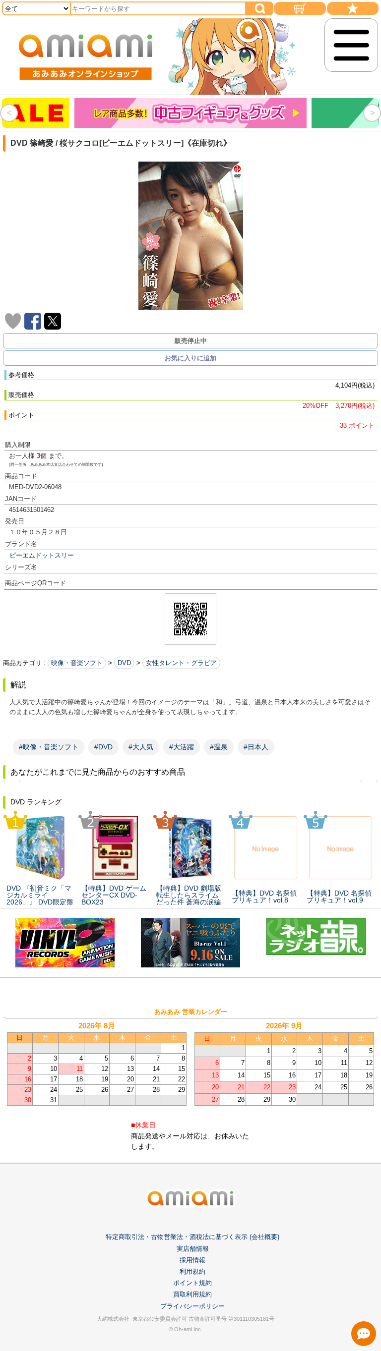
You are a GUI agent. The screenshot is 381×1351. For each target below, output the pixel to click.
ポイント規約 (192, 1283)
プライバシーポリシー (192, 1306)
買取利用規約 (192, 1294)
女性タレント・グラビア (181, 663)
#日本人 (256, 747)
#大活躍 (181, 747)
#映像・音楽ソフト (48, 747)
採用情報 (192, 1260)
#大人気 (140, 747)
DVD (124, 663)
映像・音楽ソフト (77, 663)
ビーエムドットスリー (41, 555)
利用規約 (192, 1271)
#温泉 (219, 747)
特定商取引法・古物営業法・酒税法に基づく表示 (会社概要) (192, 1236)
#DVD (103, 747)
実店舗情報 (193, 1248)
